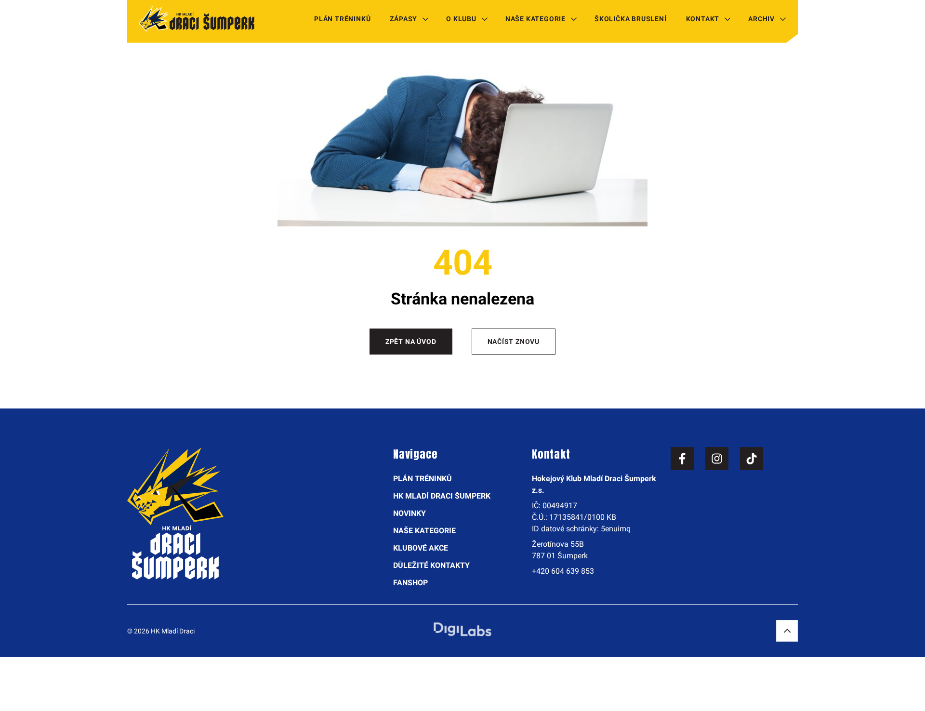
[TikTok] (751, 458)
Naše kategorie (535, 19)
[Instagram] (716, 458)
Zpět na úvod (410, 341)
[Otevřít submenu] (425, 18)
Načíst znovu (514, 341)
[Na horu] (787, 631)
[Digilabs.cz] (462, 629)
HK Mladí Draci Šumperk (441, 495)
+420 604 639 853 (563, 571)
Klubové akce (420, 548)
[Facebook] (682, 458)
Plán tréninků (342, 19)
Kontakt (703, 19)
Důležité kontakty (431, 565)
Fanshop (410, 582)
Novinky (409, 513)
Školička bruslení (631, 19)
